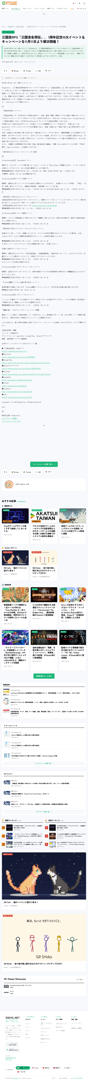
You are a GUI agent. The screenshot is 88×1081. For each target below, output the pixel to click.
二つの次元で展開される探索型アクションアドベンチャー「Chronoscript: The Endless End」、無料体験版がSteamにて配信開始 (44, 609)
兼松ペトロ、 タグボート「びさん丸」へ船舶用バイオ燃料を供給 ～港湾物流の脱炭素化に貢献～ (40, 804)
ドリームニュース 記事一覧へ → (44, 763)
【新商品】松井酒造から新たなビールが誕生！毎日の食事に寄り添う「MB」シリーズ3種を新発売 (40, 783)
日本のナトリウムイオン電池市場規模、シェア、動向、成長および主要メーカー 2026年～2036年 (39, 702)
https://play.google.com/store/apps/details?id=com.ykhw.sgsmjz (26, 363)
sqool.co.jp (9, 1059)
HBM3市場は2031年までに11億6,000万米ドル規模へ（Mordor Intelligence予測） (34, 756)
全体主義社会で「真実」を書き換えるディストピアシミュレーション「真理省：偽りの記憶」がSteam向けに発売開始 (44, 652)
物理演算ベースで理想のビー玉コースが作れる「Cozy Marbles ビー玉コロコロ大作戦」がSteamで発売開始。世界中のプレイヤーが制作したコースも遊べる (15, 612)
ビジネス (27, 1038)
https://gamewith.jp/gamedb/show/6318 (17, 380)
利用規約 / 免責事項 (76, 1028)
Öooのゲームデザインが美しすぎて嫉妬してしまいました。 (15, 528)
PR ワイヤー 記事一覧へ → (44, 812)
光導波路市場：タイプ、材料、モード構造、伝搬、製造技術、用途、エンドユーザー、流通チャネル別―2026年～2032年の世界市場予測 (47, 712)
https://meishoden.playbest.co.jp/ (14, 351)
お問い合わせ (59, 1027)
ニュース (27, 1023)
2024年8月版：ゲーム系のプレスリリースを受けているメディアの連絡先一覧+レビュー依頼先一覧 (28, 843)
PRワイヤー (14, 780)
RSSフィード (44, 1042)
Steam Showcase (45, 1028)
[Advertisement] (44, 18)
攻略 (26, 1034)
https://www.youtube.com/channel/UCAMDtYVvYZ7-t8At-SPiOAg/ (26, 374)
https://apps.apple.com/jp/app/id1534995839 (18, 357)
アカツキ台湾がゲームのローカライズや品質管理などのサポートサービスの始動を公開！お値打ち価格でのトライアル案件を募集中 (44, 531)
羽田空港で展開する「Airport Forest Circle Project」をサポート (30, 794)
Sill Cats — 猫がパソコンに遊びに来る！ (15, 569)
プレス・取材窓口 (60, 1030)
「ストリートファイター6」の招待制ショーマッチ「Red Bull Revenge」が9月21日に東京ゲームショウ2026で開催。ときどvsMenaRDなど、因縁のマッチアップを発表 (15, 655)
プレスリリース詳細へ (10, 418)
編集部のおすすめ (45, 1039)
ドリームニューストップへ (11, 421)
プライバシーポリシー (76, 1024)
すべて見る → (80, 979)
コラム (27, 1027)
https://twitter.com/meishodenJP (44, 205)
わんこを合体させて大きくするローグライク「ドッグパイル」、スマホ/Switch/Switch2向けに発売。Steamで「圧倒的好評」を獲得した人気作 (72, 611)
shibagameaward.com (11, 1057)
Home (3, 27)
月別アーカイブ (45, 1035)
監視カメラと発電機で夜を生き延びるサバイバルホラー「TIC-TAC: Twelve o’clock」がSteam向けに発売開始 (72, 652)
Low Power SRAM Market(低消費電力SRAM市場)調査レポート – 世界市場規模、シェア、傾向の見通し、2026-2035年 (45, 693)
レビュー (27, 1030)
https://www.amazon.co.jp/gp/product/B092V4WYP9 (21, 368)
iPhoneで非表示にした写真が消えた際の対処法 (25, 735)
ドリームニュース (8, 32)
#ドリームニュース (30, 62)
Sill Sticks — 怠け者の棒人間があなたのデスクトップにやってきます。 (44, 570)
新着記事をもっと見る (44, 676)
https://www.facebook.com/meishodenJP (17, 391)
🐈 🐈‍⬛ (73, 9)
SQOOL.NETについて (61, 1023)
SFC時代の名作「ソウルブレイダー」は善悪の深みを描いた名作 (28, 827)
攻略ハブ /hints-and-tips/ (46, 1024)
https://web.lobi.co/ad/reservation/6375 (17, 397)
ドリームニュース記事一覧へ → (44, 464)
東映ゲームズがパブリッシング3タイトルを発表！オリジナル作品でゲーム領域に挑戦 (72, 530)
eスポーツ (43, 1032)
